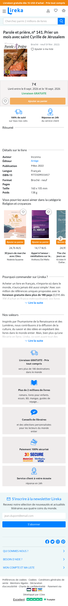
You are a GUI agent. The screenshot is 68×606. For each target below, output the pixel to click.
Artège (34, 160)
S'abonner (34, 524)
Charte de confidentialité (32, 586)
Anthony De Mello (40, 259)
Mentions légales (19, 583)
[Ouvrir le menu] (3, 11)
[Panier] (63, 10)
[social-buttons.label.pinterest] (63, 542)
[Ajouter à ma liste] (5, 101)
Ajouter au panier (37, 101)
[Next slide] (60, 238)
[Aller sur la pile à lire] (55, 10)
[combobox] (30, 21)
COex (42, 594)
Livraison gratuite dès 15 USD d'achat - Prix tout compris (34, 2)
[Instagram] (58, 542)
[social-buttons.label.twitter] (52, 542)
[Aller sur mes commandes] (48, 11)
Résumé (7, 127)
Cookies (33, 579)
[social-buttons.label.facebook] (47, 542)
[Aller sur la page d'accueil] (15, 11)
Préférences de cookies (14, 579)
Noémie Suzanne (15, 259)
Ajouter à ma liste (43, 49)
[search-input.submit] (61, 21)
